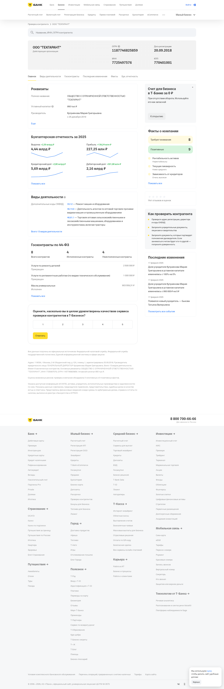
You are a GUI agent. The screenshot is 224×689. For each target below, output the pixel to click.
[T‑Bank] (35, 4)
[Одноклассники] (184, 684)
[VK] (178, 684)
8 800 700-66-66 (183, 419)
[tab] (32, 76)
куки (209, 670)
